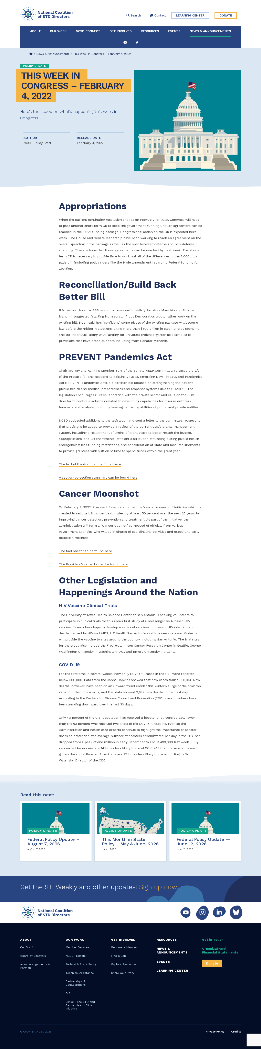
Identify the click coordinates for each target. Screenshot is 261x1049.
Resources (150, 31)
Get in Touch (212, 939)
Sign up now (158, 887)
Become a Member (124, 947)
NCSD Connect (88, 31)
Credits (236, 1031)
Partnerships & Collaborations (76, 983)
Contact (159, 15)
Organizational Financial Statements (220, 950)
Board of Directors (33, 955)
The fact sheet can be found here (85, 551)
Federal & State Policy (81, 964)
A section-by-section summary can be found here (98, 477)
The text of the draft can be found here (90, 464)
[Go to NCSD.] (31, 53)
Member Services (77, 947)
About (35, 31)
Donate (225, 15)
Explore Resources (124, 964)
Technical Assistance (80, 972)
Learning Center (190, 15)
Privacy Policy (215, 1031)
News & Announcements (210, 31)
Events (174, 31)
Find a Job (118, 955)
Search (135, 15)
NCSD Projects (76, 955)
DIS (68, 993)
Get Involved (120, 31)
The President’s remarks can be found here (93, 564)
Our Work (58, 31)
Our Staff (26, 947)
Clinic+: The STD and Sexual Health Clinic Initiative (80, 1005)
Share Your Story (122, 972)
